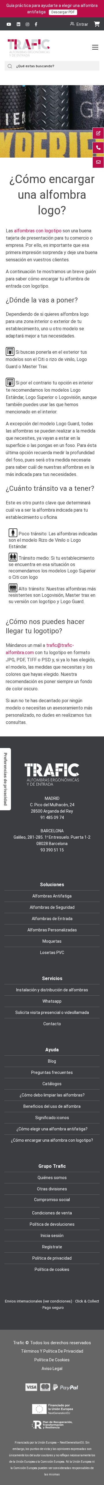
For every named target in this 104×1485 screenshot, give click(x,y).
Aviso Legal (52, 1368)
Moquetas (52, 941)
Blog (52, 1061)
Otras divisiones (52, 1189)
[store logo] (29, 53)
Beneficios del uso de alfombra (52, 1106)
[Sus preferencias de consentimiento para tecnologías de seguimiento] (5, 779)
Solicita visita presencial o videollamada (52, 1012)
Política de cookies (52, 1269)
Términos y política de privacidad (52, 1351)
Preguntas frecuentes (52, 1072)
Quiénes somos (52, 1177)
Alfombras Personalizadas (52, 930)
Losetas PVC (52, 952)
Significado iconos (52, 1117)
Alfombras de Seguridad (52, 907)
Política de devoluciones (52, 1224)
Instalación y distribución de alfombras (52, 990)
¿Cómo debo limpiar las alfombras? (52, 1095)
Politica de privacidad (52, 1258)
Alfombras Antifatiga (52, 896)
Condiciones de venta (52, 1213)
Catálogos (52, 1083)
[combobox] (57, 66)
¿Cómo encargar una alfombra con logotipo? (52, 1140)
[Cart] (97, 24)
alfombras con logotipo (38, 230)
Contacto (52, 1023)
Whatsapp (52, 1001)
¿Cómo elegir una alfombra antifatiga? (52, 1129)
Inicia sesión (52, 1235)
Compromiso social (52, 1199)
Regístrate (52, 1247)
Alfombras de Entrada (52, 918)
